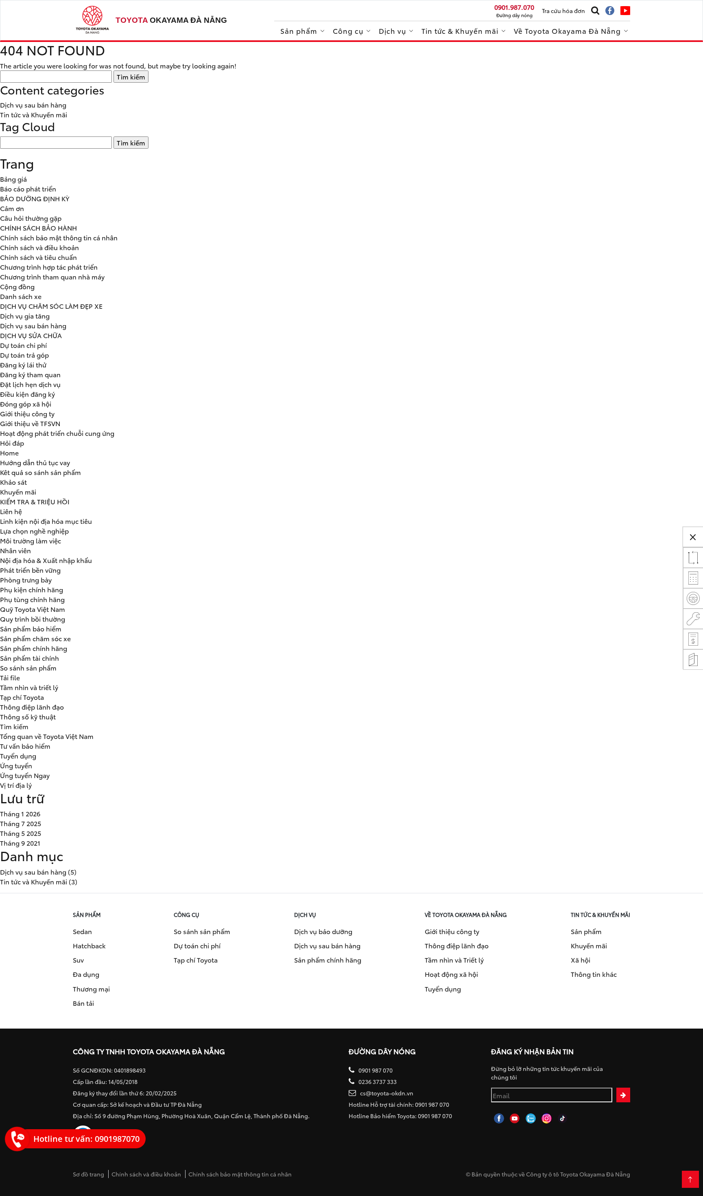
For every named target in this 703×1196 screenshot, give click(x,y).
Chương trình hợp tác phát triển (49, 266)
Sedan (82, 931)
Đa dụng (86, 973)
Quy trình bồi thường (32, 618)
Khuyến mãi (18, 491)
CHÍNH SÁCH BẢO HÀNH (38, 227)
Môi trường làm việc (30, 540)
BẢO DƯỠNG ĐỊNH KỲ (34, 198)
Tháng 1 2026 (20, 813)
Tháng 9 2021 (20, 842)
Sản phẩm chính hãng (33, 648)
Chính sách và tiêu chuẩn (38, 257)
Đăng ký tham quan (30, 374)
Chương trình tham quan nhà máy (52, 276)
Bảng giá (13, 178)
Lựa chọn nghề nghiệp (34, 530)
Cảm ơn (12, 208)
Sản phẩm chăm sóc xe (35, 638)
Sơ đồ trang (88, 1174)
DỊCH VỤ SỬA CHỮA (31, 335)
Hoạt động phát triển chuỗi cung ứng (57, 433)
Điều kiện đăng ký (27, 393)
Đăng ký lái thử (23, 364)
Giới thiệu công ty (27, 413)
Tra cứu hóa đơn (563, 11)
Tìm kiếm (14, 726)
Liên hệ (11, 511)
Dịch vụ (392, 30)
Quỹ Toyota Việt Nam (32, 608)
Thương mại (91, 988)
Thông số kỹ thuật (28, 716)
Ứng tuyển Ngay (25, 775)
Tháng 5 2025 (20, 833)
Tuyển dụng (18, 755)
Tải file (10, 677)
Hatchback (89, 945)
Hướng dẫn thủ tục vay (35, 462)
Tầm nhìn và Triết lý (454, 959)
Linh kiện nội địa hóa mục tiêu (46, 520)
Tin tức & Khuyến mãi (459, 30)
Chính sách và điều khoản (39, 247)
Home (9, 452)
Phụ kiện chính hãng (31, 589)
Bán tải (83, 1002)
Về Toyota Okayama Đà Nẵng (567, 30)
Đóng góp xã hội (25, 403)
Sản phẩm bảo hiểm (30, 628)
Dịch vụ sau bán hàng (33, 104)
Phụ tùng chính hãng (32, 599)
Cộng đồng (17, 286)
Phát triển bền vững (30, 569)
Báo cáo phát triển (28, 188)
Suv (78, 959)
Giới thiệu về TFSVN (30, 423)
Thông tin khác (594, 973)
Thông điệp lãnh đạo (32, 706)
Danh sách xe (20, 296)
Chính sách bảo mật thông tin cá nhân (59, 237)
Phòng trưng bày (26, 579)
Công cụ (348, 30)
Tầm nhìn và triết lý (29, 687)
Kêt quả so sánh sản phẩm (40, 472)
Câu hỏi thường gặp (30, 217)
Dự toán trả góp (24, 354)
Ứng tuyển (16, 765)
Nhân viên (15, 550)
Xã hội (580, 959)
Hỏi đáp (12, 442)
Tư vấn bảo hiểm (25, 745)
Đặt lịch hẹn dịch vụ (30, 384)
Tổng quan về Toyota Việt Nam (47, 736)
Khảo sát (13, 481)
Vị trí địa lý (16, 784)
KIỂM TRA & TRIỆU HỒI (35, 501)
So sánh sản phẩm (28, 667)
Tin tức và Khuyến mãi (33, 114)
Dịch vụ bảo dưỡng (323, 931)
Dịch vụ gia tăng (25, 315)
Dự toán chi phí (23, 345)
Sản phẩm (298, 30)
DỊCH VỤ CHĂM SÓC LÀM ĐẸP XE (51, 305)
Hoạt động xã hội (451, 973)
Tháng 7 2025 (20, 823)
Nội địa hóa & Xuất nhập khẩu (46, 560)
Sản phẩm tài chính (29, 657)
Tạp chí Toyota (22, 696)
